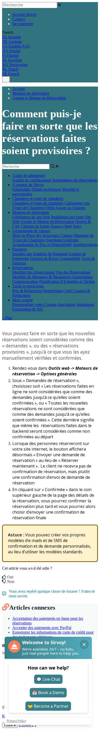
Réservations (22, 267)
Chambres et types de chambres (37, 198)
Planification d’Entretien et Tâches (67, 281)
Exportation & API (27, 309)
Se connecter (22, 24)
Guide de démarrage (28, 175)
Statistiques (85, 304)
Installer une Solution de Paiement (39, 254)
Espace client (61, 226)
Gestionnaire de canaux (31, 231)
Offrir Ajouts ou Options (65, 208)
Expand (25, 725)
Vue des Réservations (73, 272)
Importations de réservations (75, 180)
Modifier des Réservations (33, 272)
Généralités (21, 189)
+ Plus (7, 318)
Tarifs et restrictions (28, 286)
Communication (25, 281)
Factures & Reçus (44, 258)
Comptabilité (69, 258)
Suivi (77, 226)
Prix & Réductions (27, 291)
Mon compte (22, 300)
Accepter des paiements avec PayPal (41, 627)
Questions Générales (62, 240)
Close (9, 725)
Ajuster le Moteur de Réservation (39, 98)
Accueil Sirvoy (24, 14)
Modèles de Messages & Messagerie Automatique (52, 277)
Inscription (66, 304)
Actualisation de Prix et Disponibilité (42, 244)
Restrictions (52, 291)
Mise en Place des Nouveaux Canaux (42, 235)
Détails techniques (46, 189)
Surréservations (85, 244)
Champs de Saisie (35, 226)
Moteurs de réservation (30, 93)
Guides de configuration (31, 180)
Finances (19, 249)
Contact (18, 19)
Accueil (18, 89)
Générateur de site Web (31, 217)
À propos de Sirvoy (28, 185)
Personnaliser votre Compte (34, 304)
